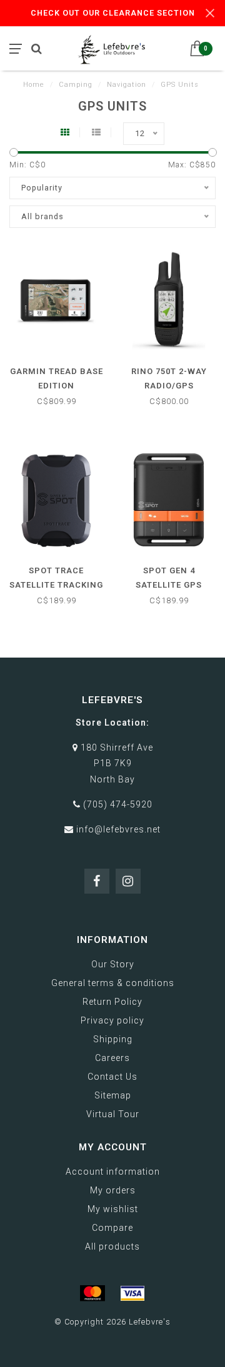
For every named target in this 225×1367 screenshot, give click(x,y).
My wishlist (113, 1209)
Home (33, 85)
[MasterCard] (92, 1293)
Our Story (112, 964)
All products (112, 1246)
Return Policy (112, 1002)
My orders (113, 1190)
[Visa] (132, 1293)
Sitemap (112, 1095)
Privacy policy (112, 1020)
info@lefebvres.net (118, 829)
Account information (113, 1172)
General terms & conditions (112, 983)
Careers (112, 1058)
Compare (112, 1228)
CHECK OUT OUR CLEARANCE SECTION (113, 12)
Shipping (112, 1039)
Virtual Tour (112, 1114)
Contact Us (113, 1077)
